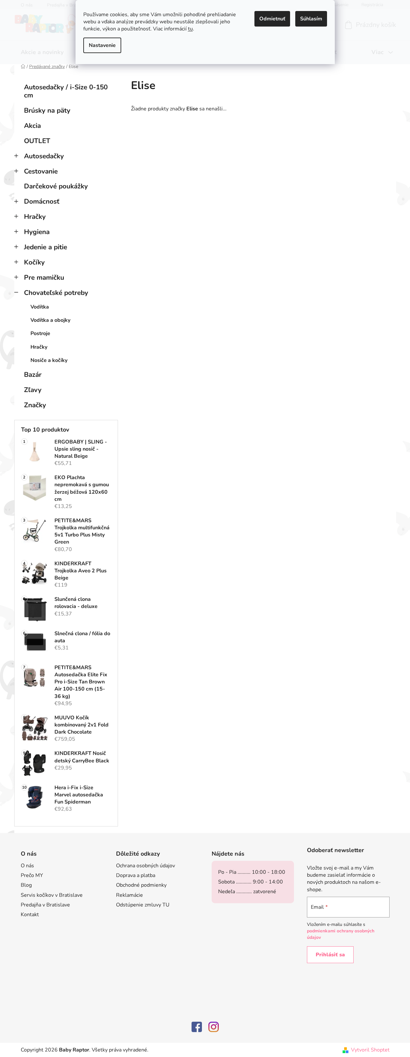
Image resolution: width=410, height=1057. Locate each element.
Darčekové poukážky (56, 186)
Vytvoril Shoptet (370, 1049)
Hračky (35, 216)
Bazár (32, 374)
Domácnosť (41, 201)
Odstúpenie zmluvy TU (143, 904)
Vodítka (39, 306)
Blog (26, 885)
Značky (35, 405)
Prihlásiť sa (330, 954)
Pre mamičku (44, 277)
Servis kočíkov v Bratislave (52, 895)
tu (190, 28)
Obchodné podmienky (141, 885)
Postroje (40, 333)
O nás (27, 865)
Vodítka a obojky (50, 320)
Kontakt (30, 914)
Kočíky (34, 262)
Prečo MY (32, 875)
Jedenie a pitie (45, 247)
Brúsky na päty (47, 110)
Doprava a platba (135, 875)
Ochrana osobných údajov (145, 865)
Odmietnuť (272, 18)
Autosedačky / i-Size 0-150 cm (66, 91)
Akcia (32, 125)
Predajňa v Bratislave (45, 904)
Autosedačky (44, 156)
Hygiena (37, 231)
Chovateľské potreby (56, 292)
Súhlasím (311, 18)
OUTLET (37, 140)
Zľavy (32, 389)
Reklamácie (129, 895)
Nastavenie (102, 45)
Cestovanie (41, 171)
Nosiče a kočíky (48, 360)
